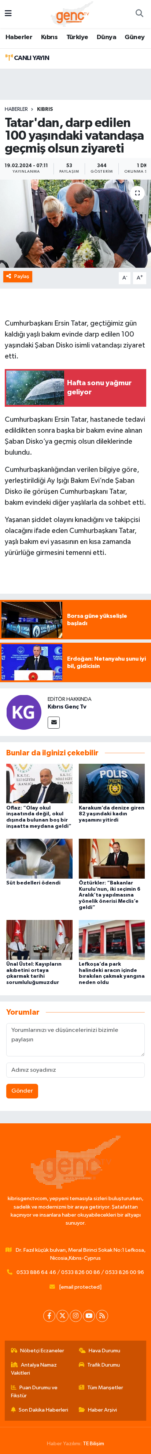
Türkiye (77, 37)
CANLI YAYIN (30, 58)
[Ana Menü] (8, 14)
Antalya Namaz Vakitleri (34, 1369)
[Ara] (139, 14)
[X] (62, 1316)
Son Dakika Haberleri (43, 1410)
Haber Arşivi (102, 1410)
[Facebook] (49, 1316)
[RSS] (102, 1316)
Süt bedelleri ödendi (33, 883)
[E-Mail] (54, 723)
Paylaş (21, 276)
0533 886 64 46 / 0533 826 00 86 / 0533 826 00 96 (80, 1272)
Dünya (106, 37)
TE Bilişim (93, 1443)
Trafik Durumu (103, 1365)
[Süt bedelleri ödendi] (39, 858)
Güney (134, 37)
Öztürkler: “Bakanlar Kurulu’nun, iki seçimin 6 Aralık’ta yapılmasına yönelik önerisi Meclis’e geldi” (109, 895)
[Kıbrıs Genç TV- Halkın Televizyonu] (72, 14)
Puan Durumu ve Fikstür (34, 1391)
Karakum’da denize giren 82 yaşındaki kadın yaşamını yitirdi (111, 814)
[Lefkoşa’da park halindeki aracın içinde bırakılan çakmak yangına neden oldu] (112, 939)
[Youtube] (89, 1316)
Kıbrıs (49, 37)
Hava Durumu (104, 1350)
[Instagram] (76, 1316)
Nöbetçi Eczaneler (42, 1350)
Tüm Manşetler (105, 1387)
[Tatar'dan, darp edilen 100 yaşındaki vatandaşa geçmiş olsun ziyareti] (75, 224)
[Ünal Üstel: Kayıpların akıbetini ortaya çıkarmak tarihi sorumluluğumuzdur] (39, 939)
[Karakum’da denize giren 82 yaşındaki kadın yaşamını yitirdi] (112, 783)
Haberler (18, 37)
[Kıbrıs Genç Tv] (23, 712)
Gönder (22, 1091)
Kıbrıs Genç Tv (67, 707)
